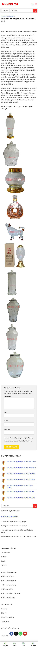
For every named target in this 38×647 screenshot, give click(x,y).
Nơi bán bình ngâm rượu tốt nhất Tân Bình (21, 479)
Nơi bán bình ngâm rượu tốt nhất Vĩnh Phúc (21, 467)
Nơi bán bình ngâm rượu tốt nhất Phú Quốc (21, 497)
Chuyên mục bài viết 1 (8, 16)
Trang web (7, 429)
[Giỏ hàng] (36, 4)
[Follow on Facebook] (11, 634)
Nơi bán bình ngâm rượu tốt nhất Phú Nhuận (21, 461)
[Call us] (20, 634)
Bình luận (7, 396)
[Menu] (32, 4)
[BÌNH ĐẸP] (9, 4)
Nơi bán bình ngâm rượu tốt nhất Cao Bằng (21, 473)
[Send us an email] (16, 634)
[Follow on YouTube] (25, 634)
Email (6, 421)
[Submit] (35, 10)
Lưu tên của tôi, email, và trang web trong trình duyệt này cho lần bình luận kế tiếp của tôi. (18, 440)
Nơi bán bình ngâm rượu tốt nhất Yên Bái (20, 491)
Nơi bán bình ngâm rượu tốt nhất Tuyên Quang (20, 486)
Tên (5, 412)
